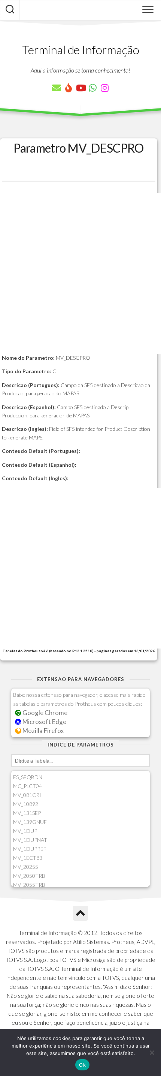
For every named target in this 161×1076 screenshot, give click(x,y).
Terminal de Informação (80, 49)
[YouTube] (80, 87)
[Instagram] (104, 87)
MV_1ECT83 (27, 858)
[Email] (56, 87)
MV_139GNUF (30, 822)
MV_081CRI (27, 795)
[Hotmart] (68, 87)
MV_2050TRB (29, 876)
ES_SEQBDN (27, 777)
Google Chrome (44, 713)
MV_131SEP (27, 813)
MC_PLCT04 (27, 786)
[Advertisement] (80, 273)
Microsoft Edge (43, 722)
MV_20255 (25, 867)
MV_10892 (25, 804)
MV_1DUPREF (29, 849)
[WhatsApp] (92, 87)
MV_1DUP (25, 831)
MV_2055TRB (29, 885)
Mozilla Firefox (42, 731)
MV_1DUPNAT (30, 840)
